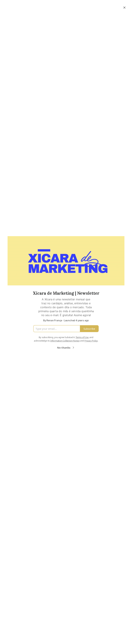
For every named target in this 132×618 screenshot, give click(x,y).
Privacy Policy (91, 340)
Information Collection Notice (65, 340)
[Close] (124, 7)
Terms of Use (82, 337)
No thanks (63, 347)
